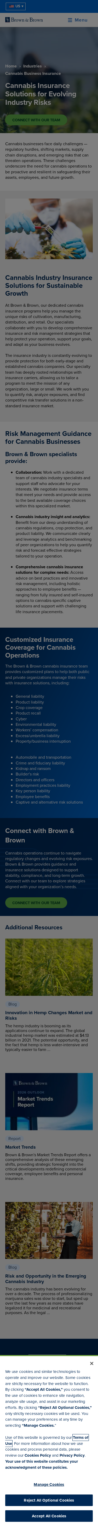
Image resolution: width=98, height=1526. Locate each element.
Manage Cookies (49, 1484)
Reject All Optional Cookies (49, 1500)
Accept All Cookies (49, 1516)
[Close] (91, 1363)
